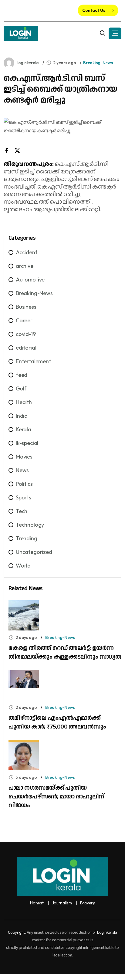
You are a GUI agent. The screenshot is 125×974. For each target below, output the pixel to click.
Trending (26, 538)
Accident (26, 252)
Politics (24, 483)
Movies (24, 456)
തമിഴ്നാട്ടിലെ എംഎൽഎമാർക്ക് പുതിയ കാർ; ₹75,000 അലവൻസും (57, 722)
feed (21, 374)
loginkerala (28, 62)
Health (24, 402)
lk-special (27, 442)
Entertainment (33, 361)
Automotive (30, 279)
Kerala (23, 429)
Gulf (21, 388)
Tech (21, 511)
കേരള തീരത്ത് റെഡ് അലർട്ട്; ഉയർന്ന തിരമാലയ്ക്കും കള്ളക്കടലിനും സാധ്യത (64, 652)
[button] (115, 33)
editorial (26, 347)
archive (24, 265)
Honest (36, 903)
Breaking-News (98, 62)
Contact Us (94, 10)
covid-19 (26, 334)
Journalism (62, 903)
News (22, 470)
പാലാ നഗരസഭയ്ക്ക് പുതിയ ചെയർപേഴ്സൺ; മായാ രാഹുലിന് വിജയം (56, 797)
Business (26, 306)
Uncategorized (34, 551)
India (22, 415)
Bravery (87, 903)
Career (24, 320)
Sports (23, 497)
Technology (30, 524)
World (23, 565)
